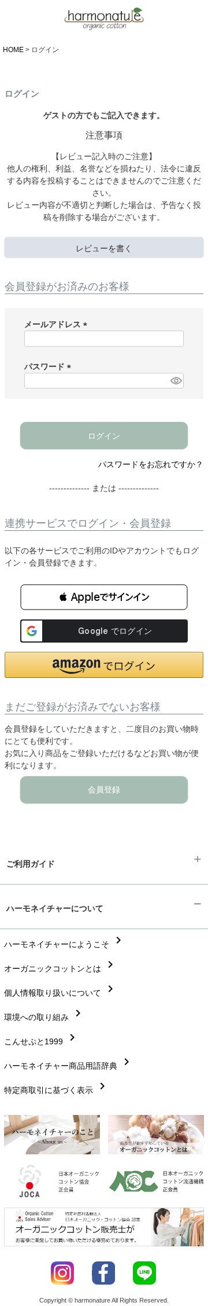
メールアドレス (57, 324)
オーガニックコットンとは (60, 968)
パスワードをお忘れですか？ (150, 464)
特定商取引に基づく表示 (56, 1090)
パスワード (49, 366)
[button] (104, 597)
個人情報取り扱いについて (60, 992)
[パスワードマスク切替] (175, 380)
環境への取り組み (44, 1017)
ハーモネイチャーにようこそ (64, 944)
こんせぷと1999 (41, 1041)
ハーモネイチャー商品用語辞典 (68, 1065)
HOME (13, 50)
